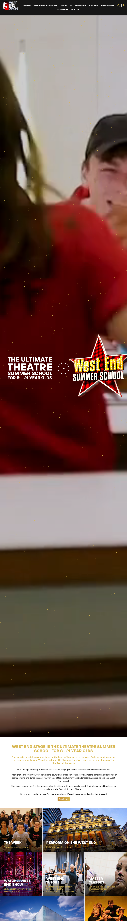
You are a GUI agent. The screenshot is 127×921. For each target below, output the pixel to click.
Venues (64, 5)
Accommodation (78, 5)
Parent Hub (62, 9)
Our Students (107, 5)
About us (75, 9)
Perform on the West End (46, 5)
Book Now (93, 5)
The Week (27, 5)
